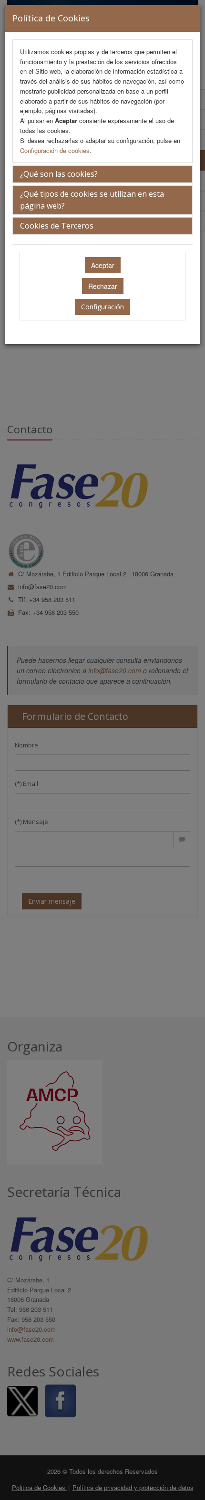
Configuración (102, 306)
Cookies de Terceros (56, 225)
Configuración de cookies (55, 150)
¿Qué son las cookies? (59, 174)
